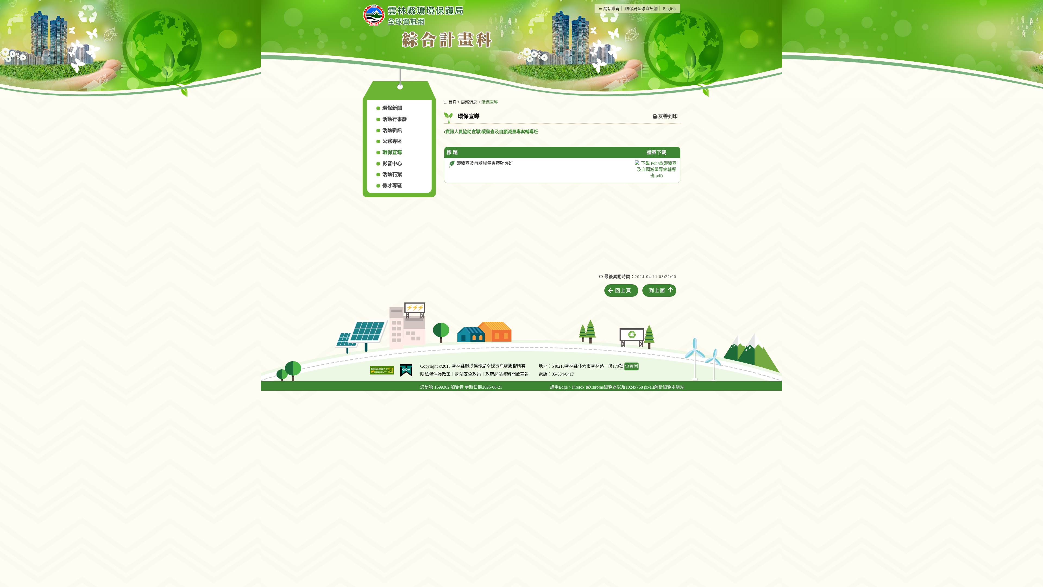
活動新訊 (392, 130)
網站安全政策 (468, 374)
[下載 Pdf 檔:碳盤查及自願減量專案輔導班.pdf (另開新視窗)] (656, 169)
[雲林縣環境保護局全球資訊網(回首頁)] (413, 15)
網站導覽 (611, 8)
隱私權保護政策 (435, 374)
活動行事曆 (394, 119)
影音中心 (392, 163)
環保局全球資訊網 (641, 8)
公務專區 (392, 141)
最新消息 (469, 102)
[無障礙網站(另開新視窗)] (382, 370)
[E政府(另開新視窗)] (406, 370)
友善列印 (668, 116)
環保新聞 (392, 108)
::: (600, 8)
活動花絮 (392, 174)
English (669, 8)
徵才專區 (392, 185)
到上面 (657, 290)
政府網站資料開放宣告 (507, 374)
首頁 (452, 102)
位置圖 (631, 366)
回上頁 (623, 290)
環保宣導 (392, 152)
